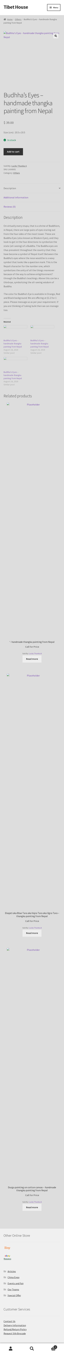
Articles (12, 1271)
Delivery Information (15, 1325)
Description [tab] (10, 188)
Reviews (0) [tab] (10, 206)
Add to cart (13, 151)
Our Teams (13, 1289)
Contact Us (9, 1321)
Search (32, 1348)
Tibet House (16, 7)
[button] (55, 35)
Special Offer (14, 1295)
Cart (49, 1346)
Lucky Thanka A (19, 166)
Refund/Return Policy (15, 1329)
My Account (10, 1348)
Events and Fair (16, 1283)
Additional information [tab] (16, 197)
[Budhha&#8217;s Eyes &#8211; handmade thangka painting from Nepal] (15, 332)
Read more (32, 658)
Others (18, 19)
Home (10, 19)
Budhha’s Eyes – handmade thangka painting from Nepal (13, 343)
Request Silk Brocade (15, 1333)
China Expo (13, 1277)
